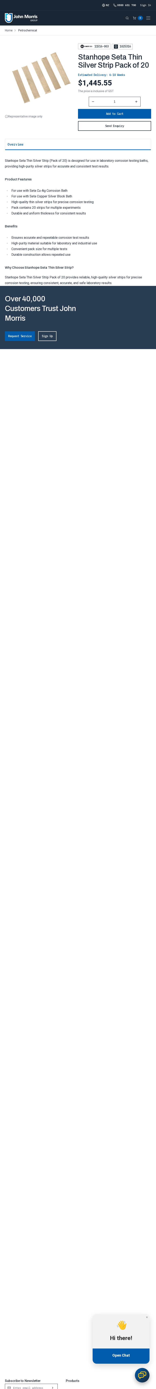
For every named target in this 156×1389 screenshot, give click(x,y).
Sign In (145, 5)
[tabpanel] (78, 218)
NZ (107, 5)
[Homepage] (21, 18)
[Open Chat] (142, 1375)
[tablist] (78, 144)
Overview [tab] (15, 144)
